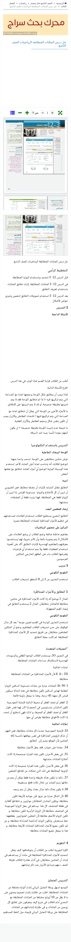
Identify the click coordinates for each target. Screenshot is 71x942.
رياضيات (23, 3)
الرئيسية (60, 3)
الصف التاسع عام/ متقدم (41, 3)
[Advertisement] (35, 78)
